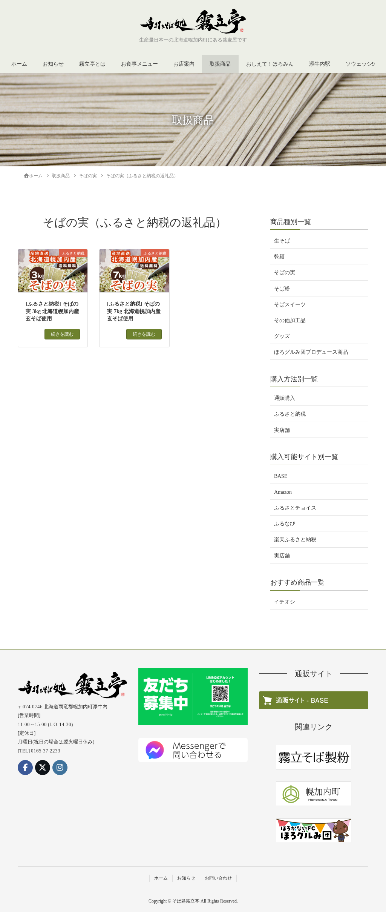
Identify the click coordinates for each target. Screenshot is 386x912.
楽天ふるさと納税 (295, 539)
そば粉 (282, 289)
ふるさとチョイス (295, 508)
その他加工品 (290, 320)
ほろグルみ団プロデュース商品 (311, 352)
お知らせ (53, 64)
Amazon (283, 492)
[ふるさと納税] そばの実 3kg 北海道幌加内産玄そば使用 (52, 311)
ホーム (19, 64)
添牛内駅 (319, 64)
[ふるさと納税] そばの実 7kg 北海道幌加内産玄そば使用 (134, 311)
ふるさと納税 (290, 414)
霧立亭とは (92, 64)
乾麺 (279, 256)
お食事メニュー (139, 64)
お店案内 (184, 64)
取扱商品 (220, 64)
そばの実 (284, 272)
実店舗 (282, 430)
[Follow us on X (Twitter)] (42, 767)
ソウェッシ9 (360, 64)
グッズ (282, 336)
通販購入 (284, 398)
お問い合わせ (218, 878)
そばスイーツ (290, 304)
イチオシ (284, 602)
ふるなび (284, 524)
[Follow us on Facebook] (25, 767)
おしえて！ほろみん (270, 64)
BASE (281, 476)
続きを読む (62, 334)
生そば (282, 241)
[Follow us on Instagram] (59, 767)
